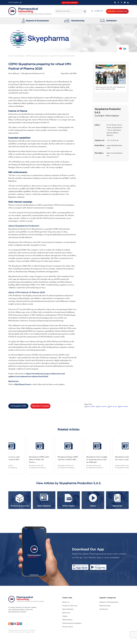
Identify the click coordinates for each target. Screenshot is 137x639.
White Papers (67, 619)
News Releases (19, 56)
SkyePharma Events (22, 384)
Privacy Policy (67, 626)
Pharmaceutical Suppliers (71, 623)
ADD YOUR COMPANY (69, 2)
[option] (40, 456)
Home (10, 56)
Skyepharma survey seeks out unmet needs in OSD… (10, 458)
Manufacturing (77, 21)
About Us (65, 602)
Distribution (111, 21)
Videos (64, 616)
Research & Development (37, 21)
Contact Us (98, 11)
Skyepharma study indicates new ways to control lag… (125, 458)
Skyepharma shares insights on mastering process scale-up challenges (96, 459)
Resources (66, 612)
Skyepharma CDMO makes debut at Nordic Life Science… (39, 459)
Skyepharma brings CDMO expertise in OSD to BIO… (68, 458)
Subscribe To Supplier (40, 406)
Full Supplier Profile (18, 406)
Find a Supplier (13, 2)
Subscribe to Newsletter (117, 11)
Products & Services (69, 605)
